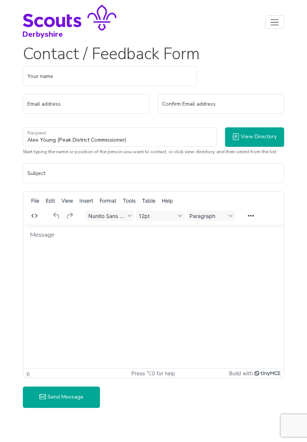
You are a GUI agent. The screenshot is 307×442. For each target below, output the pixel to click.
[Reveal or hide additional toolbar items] (250, 216)
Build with (241, 373)
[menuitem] (35, 200)
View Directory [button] (258, 136)
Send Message (64, 396)
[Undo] (56, 216)
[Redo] (69, 216)
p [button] (28, 373)
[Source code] (34, 216)
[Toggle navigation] (275, 22)
